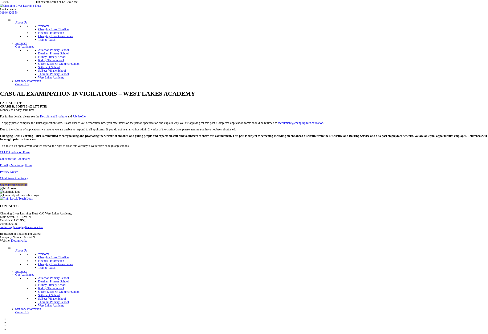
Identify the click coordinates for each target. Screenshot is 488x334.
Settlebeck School (49, 67)
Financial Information (51, 32)
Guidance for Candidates (15, 158)
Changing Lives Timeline (53, 29)
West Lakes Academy (51, 77)
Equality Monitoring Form (16, 165)
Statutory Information (28, 80)
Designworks (19, 240)
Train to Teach (46, 39)
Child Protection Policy (14, 178)
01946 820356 (9, 12)
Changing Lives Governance (55, 36)
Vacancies (21, 43)
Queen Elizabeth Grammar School (58, 63)
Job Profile (79, 116)
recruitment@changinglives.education (300, 123)
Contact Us (22, 84)
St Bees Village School (52, 70)
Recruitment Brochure (53, 116)
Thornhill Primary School (53, 74)
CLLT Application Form (15, 152)
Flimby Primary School (52, 56)
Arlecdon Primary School (53, 50)
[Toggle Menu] (9, 20)
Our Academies (24, 46)
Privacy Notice (9, 171)
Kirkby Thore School (51, 60)
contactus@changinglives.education (21, 227)
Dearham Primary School (53, 53)
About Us (21, 22)
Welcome (43, 25)
